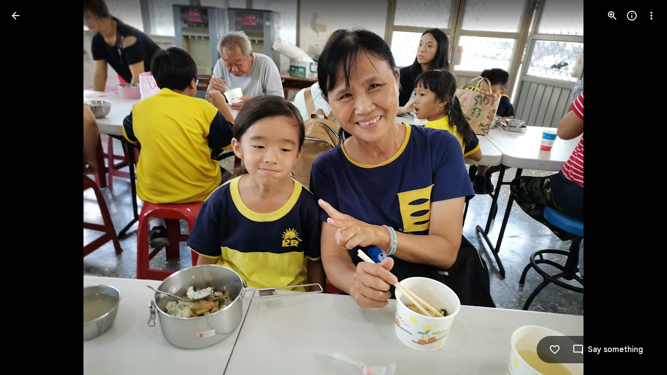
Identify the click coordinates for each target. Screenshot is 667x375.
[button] (27, 187)
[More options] (651, 15)
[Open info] (632, 15)
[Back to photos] (15, 15)
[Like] (555, 349)
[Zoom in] (612, 15)
